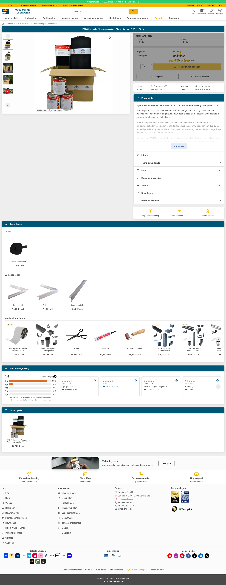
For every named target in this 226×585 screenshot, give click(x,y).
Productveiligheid (150, 200)
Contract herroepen (138, 569)
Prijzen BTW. (213, 5)
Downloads (147, 193)
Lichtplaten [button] (30, 18)
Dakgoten (66, 532)
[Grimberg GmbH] (119, 555)
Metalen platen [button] (12, 18)
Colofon (88, 569)
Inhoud (144, 155)
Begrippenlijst (11, 507)
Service (199, 5)
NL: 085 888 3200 (126, 502)
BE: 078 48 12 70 (126, 505)
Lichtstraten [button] (115, 18)
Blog (7, 497)
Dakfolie (10, 23)
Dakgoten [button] (174, 18)
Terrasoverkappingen (71, 522)
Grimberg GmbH (125, 491)
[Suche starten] (133, 11)
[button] (219, 11)
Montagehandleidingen (16, 517)
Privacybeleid (100, 569)
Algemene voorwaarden (72, 569)
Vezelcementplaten (70, 512)
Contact (190, 5)
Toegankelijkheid (157, 569)
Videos (144, 185)
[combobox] (99, 11)
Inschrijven (166, 463)
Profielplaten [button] (49, 18)
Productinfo (147, 97)
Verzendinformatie (13, 532)
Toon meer (179, 146)
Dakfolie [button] (159, 18)
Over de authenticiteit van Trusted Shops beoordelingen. (31, 400)
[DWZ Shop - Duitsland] (113, 555)
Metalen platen (68, 492)
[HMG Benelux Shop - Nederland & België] (106, 555)
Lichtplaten (66, 497)
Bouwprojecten (12, 512)
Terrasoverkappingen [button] (137, 18)
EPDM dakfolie (22, 23)
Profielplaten (67, 502)
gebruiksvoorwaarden (43, 397)
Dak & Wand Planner (15, 527)
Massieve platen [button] (70, 18)
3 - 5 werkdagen (158, 86)
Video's (8, 502)
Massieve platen (69, 507)
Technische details (150, 162)
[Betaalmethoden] (38, 558)
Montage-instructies (151, 177)
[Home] (3, 23)
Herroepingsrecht (116, 569)
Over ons (9, 542)
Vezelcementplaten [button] (93, 18)
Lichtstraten (67, 517)
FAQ (143, 170)
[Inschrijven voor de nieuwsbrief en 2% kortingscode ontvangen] (75, 463)
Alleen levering (201, 86)
